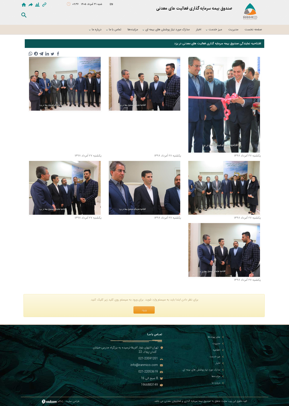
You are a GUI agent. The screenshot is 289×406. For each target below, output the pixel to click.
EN (111, 4)
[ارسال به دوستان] (31, 4)
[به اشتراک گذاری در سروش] (36, 53)
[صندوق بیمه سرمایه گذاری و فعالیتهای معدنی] (250, 12)
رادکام (60, 401)
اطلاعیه (216, 350)
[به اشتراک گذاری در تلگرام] (41, 53)
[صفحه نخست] (23, 4)
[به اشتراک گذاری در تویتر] (52, 53)
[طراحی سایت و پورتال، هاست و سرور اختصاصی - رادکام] (49, 401)
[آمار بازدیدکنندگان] (37, 4)
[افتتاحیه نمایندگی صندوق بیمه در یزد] (224, 104)
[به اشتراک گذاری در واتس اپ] (30, 53)
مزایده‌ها (216, 376)
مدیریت (216, 343)
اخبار (218, 363)
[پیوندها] (44, 4)
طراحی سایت (73, 401)
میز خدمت (214, 357)
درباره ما (216, 383)
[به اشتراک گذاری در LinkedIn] (47, 53)
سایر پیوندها (214, 337)
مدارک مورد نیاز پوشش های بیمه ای (201, 370)
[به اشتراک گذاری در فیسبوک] (58, 53)
